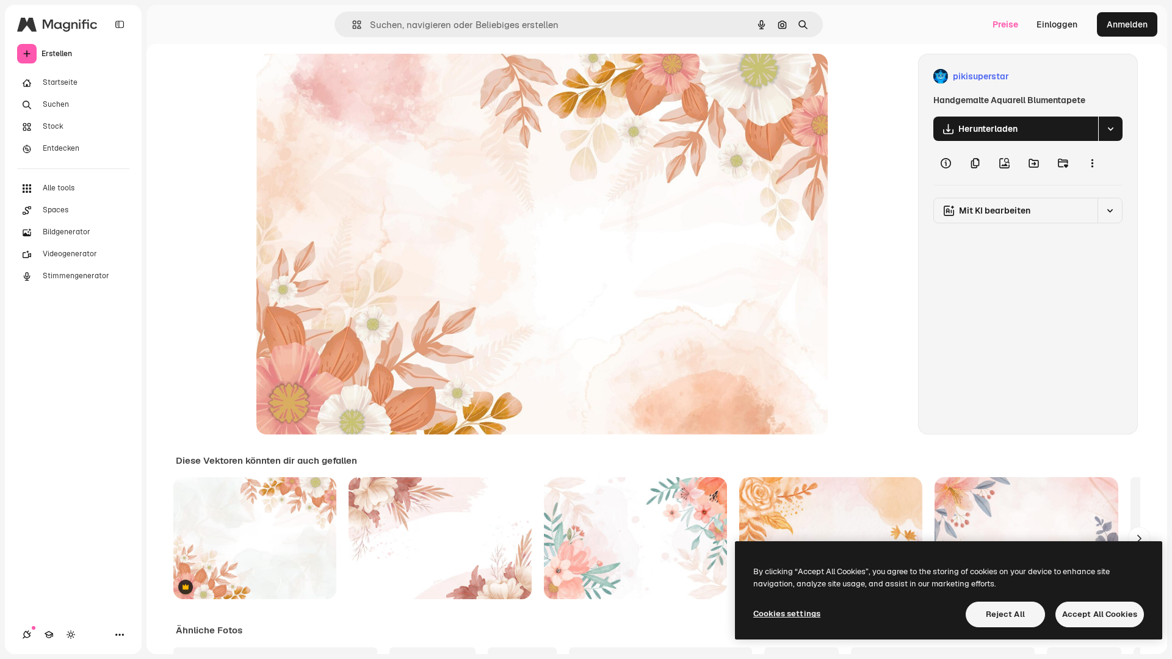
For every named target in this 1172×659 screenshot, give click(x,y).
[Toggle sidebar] (119, 24)
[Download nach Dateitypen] (1110, 129)
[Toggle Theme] (71, 634)
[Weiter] (1139, 538)
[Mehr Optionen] (1092, 163)
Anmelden (1127, 24)
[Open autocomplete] (352, 24)
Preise (1005, 24)
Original (334, 76)
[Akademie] (49, 634)
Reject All (1005, 614)
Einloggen (1056, 24)
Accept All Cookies (1099, 614)
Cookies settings (786, 613)
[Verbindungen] (27, 634)
